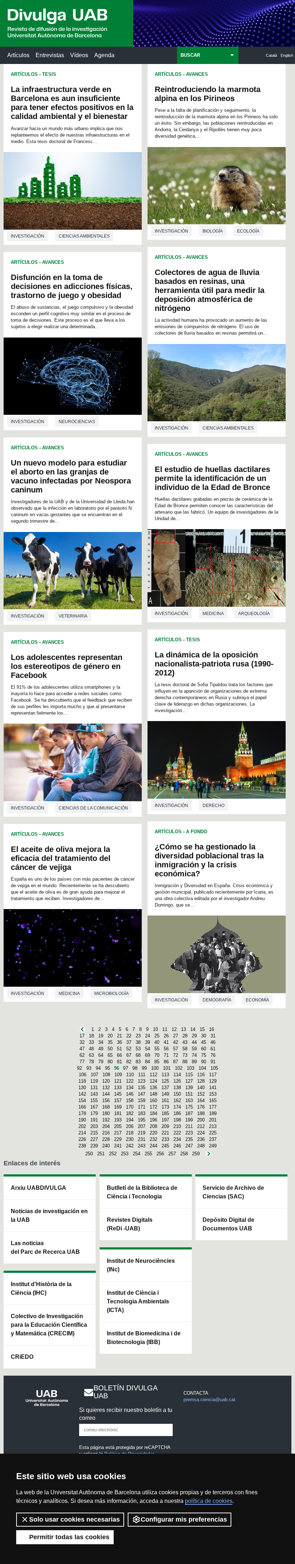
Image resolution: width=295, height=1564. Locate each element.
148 (153, 1094)
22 (128, 1035)
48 (91, 1048)
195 (141, 1120)
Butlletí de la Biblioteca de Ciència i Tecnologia (142, 1192)
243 (141, 1145)
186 (177, 1113)
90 (203, 1061)
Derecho (213, 805)
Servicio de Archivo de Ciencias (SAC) (233, 1192)
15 (202, 1029)
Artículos (18, 55)
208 (153, 1126)
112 (153, 1074)
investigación (27, 236)
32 (82, 1042)
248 (201, 1145)
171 (141, 1107)
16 (211, 1029)
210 (177, 1126)
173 (165, 1107)
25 (156, 1035)
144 (106, 1094)
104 (202, 1068)
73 (184, 1055)
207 (141, 1126)
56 (166, 1048)
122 (129, 1081)
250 (89, 1153)
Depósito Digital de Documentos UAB (228, 1224)
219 (141, 1133)
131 (94, 1087)
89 (194, 1061)
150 (177, 1094)
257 (172, 1153)
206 (129, 1126)
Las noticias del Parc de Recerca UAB (45, 1247)
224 (201, 1133)
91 (212, 1061)
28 (184, 1035)
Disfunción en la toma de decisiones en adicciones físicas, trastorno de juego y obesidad (71, 286)
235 (189, 1139)
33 (91, 1042)
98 (134, 1068)
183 (141, 1113)
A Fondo (196, 831)
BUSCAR (190, 55)
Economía (257, 1000)
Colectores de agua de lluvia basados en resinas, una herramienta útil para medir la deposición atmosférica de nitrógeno (209, 290)
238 (82, 1145)
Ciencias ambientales (84, 236)
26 (166, 1035)
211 (189, 1126)
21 (119, 1035)
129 (213, 1081)
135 (141, 1087)
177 (213, 1107)
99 (144, 1068)
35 (110, 1042)
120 (106, 1081)
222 (177, 1133)
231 (141, 1139)
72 (175, 1055)
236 (201, 1139)
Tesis (49, 74)
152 (201, 1094)
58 (184, 1048)
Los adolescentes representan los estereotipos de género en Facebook (66, 666)
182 (129, 1113)
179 (94, 1113)
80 (110, 1061)
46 (212, 1042)
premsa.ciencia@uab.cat (209, 1399)
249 (213, 1145)
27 (175, 1035)
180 (106, 1113)
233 (165, 1139)
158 (129, 1100)
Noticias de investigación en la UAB (49, 1215)
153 (213, 1094)
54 (147, 1048)
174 (177, 1107)
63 (91, 1055)
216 (106, 1133)
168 (106, 1107)
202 (82, 1126)
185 (165, 1113)
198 (177, 1120)
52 (128, 1048)
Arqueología (254, 613)
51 (119, 1048)
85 (156, 1061)
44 (194, 1042)
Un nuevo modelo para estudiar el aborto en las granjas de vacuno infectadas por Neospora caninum (71, 476)
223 (189, 1133)
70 (156, 1055)
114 (177, 1074)
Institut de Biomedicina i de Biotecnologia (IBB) (144, 1337)
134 (129, 1087)
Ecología (248, 231)
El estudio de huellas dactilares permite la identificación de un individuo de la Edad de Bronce (212, 478)
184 (153, 1113)
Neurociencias (77, 421)
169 (118, 1107)
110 (130, 1074)
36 (119, 1042)
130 (82, 1087)
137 (165, 1087)
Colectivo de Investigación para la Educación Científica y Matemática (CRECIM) (49, 1324)
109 (118, 1074)
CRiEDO (22, 1357)
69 (147, 1055)
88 (184, 1061)
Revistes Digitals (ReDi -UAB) (130, 1224)
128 (201, 1081)
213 (213, 1126)
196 (153, 1120)
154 (82, 1100)
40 (156, 1042)
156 (106, 1100)
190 (82, 1120)
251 (101, 1153)
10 (155, 1029)
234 (177, 1139)
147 (141, 1094)
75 (203, 1055)
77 (82, 1061)
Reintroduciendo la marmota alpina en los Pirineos (207, 94)
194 (129, 1120)
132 (106, 1087)
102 (178, 1068)
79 (100, 1061)
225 (213, 1133)
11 (164, 1029)
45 (203, 1042)
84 (147, 1061)
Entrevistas (50, 55)
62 (82, 1055)
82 (128, 1061)
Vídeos (79, 55)
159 (141, 1100)
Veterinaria (73, 616)
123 (141, 1081)
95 (107, 1068)
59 (194, 1048)
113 (165, 1074)
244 (153, 1145)
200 (201, 1120)
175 (189, 1107)
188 (201, 1113)
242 (129, 1145)
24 (147, 1035)
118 (82, 1081)
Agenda (104, 55)
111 (141, 1074)
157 (118, 1100)
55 (156, 1048)
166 (82, 1107)
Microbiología (111, 993)
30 (203, 1035)
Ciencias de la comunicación (93, 808)
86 (166, 1061)
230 (129, 1139)
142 (82, 1094)
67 (128, 1055)
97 (125, 1068)
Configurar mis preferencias (184, 1519)
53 (138, 1048)
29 (194, 1035)
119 (94, 1081)
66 (119, 1055)
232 (153, 1139)
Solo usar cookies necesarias (74, 1519)
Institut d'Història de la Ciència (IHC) (41, 1288)
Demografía (217, 1000)
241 (118, 1145)
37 (128, 1042)
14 (192, 1029)
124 (153, 1081)
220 (153, 1133)
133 (118, 1087)
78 (91, 1061)
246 (177, 1145)
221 (165, 1133)
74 (194, 1055)
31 (212, 1035)
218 (129, 1133)
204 (106, 1126)
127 (189, 1081)
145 (118, 1094)
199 (189, 1120)
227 (94, 1139)
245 (165, 1145)
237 (213, 1139)
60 (203, 1048)
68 (138, 1055)
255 (148, 1153)
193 (118, 1120)
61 (212, 1048)
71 (166, 1055)
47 (82, 1048)
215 (94, 1133)
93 (88, 1068)
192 (106, 1120)
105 (214, 1068)
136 (153, 1087)
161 (165, 1100)
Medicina (69, 993)
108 (106, 1074)
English (287, 55)
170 (129, 1107)
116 (201, 1074)
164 (201, 1100)
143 (94, 1094)
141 (213, 1087)
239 (94, 1145)
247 (189, 1145)
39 (147, 1042)
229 (118, 1139)
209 (165, 1126)
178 (82, 1113)
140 (201, 1087)
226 (82, 1139)
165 (213, 1100)
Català (271, 55)
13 (183, 1029)
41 (166, 1042)
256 (160, 1153)
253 (124, 1153)
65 (110, 1055)
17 (82, 1035)
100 (155, 1068)
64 (100, 1055)
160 (153, 1100)
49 (100, 1048)
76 (212, 1055)
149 (165, 1094)
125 (165, 1081)
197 (165, 1120)
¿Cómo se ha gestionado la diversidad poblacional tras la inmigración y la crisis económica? (209, 860)
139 (189, 1087)
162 (177, 1100)
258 (184, 1153)
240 (106, 1145)
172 (153, 1107)
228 (106, 1139)
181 (118, 1113)
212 (201, 1126)
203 (94, 1126)
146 (129, 1094)
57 (175, 1048)
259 (196, 1153)
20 (110, 1035)
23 (138, 1035)
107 (94, 1074)
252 (113, 1153)
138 (177, 1087)
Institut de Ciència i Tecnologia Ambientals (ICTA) (138, 1301)
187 (189, 1113)
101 (167, 1068)
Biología (213, 231)
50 (110, 1048)
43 (184, 1042)
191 (94, 1120)
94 (98, 1068)
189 (213, 1113)
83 (138, 1061)
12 (174, 1029)
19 (100, 1035)
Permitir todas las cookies (69, 1537)
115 (189, 1074)
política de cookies (208, 1501)
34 (100, 1042)
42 (175, 1042)
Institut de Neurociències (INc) (141, 1265)
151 (189, 1094)
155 (94, 1100)
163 (189, 1100)
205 (118, 1126)
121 (118, 1081)
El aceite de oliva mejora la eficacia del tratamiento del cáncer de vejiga (60, 858)
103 (190, 1068)
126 (177, 1081)
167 (94, 1107)
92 (79, 1068)
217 (118, 1133)
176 (201, 1107)
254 (136, 1153)
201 (213, 1120)
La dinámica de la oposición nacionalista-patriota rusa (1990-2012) (214, 663)
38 (138, 1042)
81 (119, 1061)
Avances (53, 262)
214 (82, 1133)
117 (213, 1074)
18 (91, 1035)
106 (82, 1074)
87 (175, 1061)
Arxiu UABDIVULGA (38, 1188)
